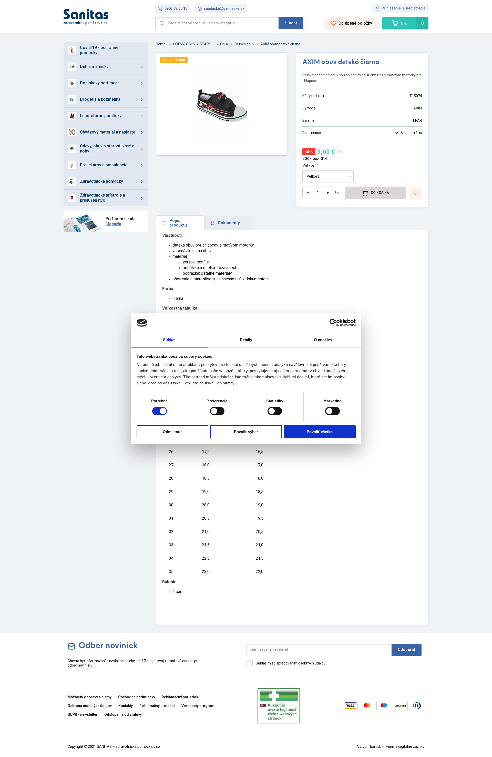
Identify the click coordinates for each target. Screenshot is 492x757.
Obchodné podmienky (136, 697)
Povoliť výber (246, 431)
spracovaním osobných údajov (300, 663)
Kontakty (125, 706)
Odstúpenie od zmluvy (123, 714)
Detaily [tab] (246, 339)
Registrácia (415, 8)
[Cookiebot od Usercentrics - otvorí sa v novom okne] (333, 322)
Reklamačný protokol (157, 706)
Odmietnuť (172, 431)
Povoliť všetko (320, 431)
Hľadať (291, 23)
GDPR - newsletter (83, 714)
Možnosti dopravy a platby (89, 697)
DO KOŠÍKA (380, 193)
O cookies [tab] (323, 339)
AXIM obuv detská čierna (280, 44)
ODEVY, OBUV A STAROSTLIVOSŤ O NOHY (193, 44)
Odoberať (406, 649)
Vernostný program (197, 706)
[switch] (217, 411)
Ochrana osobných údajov (90, 706)
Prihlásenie (391, 8)
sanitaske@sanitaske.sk (224, 8)
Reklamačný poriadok (180, 697)
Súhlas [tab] (169, 339)
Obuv (224, 44)
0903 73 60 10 (176, 8)
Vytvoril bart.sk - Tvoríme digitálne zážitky (390, 746)
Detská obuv (244, 44)
